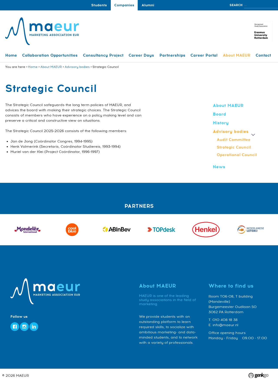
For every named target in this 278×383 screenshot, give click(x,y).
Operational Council (237, 155)
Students (99, 5)
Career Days (141, 55)
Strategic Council (234, 147)
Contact (263, 55)
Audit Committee (233, 139)
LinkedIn (34, 326)
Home (11, 55)
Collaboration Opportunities (50, 55)
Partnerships (172, 55)
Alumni (148, 5)
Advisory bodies (77, 67)
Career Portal (203, 55)
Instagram (24, 326)
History (221, 123)
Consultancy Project (103, 55)
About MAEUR (236, 55)
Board (219, 114)
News (219, 167)
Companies (124, 5)
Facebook (14, 326)
